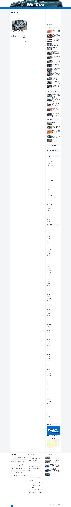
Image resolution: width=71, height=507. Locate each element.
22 (47, 445)
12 (55, 443)
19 (55, 444)
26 (55, 445)
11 (53, 443)
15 (47, 444)
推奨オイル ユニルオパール (32, 500)
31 (51, 447)
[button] (59, 24)
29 (47, 447)
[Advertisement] (27, 16)
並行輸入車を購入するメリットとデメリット (36, 464)
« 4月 (47, 449)
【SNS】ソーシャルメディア (33, 495)
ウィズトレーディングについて (34, 472)
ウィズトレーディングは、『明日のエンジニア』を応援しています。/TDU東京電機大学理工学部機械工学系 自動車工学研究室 (36, 484)
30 (49, 447)
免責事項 (59, 504)
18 (53, 444)
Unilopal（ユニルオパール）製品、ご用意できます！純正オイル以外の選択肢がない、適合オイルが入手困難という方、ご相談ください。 (36, 491)
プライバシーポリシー (54, 504)
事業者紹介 (29, 470)
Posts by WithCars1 (50, 153)
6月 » (50, 449)
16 (49, 444)
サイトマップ (49, 504)
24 (51, 445)
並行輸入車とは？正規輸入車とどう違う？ (36, 458)
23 (49, 445)
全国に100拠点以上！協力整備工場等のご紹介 (36, 478)
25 (53, 445)
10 (51, 443)
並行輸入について (31, 456)
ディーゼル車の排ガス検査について (34, 466)
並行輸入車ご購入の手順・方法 (34, 460)
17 (51, 444)
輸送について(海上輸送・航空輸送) (34, 468)
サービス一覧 (31, 480)
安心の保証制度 (31, 487)
